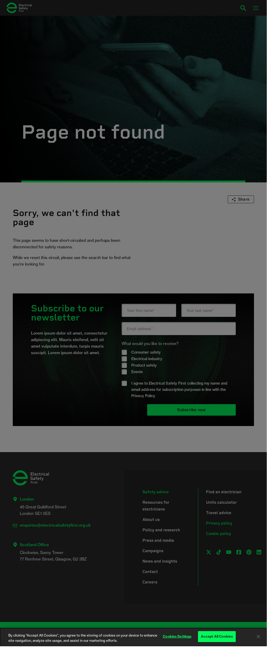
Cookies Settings (177, 636)
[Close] (258, 636)
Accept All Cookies (217, 636)
